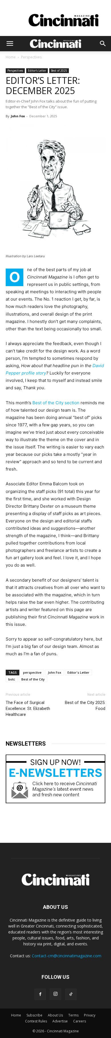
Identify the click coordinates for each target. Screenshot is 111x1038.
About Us (55, 1015)
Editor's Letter (37, 71)
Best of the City (33, 679)
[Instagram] (55, 994)
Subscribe (34, 1015)
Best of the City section (55, 402)
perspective (32, 672)
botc (11, 679)
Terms (73, 1015)
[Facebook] (40, 994)
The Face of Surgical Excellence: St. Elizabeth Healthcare (28, 708)
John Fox (18, 116)
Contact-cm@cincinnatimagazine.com (66, 955)
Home (11, 57)
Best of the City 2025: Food (85, 705)
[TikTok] (71, 994)
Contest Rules (36, 1021)
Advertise (60, 1021)
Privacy (89, 1015)
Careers (79, 1021)
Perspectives (31, 57)
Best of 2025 (59, 71)
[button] (10, 43)
